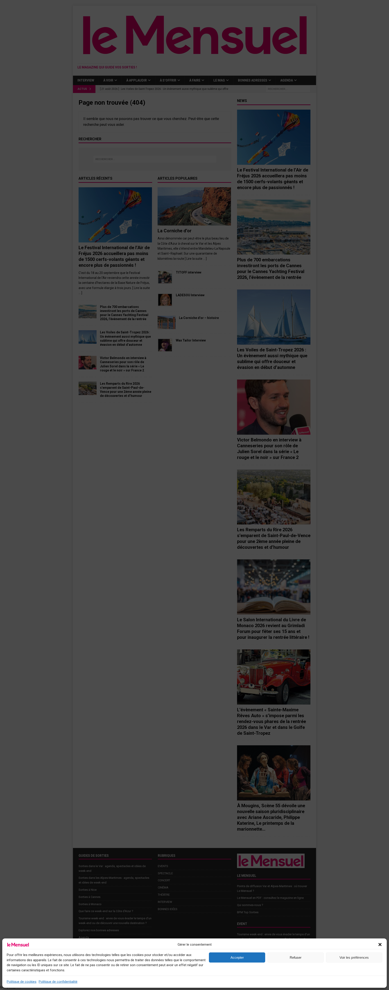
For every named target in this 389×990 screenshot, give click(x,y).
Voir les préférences (354, 957)
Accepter (237, 957)
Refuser (295, 957)
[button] (380, 944)
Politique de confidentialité (58, 982)
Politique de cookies (21, 982)
